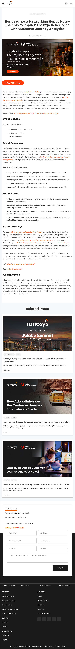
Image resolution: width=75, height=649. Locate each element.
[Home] (6, 3)
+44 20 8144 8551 (64, 586)
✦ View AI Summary (13, 83)
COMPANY (5, 618)
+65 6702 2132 (25, 586)
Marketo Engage (23, 243)
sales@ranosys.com (15, 269)
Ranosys (21, 646)
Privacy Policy (48, 646)
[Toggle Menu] (71, 3)
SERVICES (5, 592)
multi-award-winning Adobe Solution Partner (25, 232)
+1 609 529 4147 (45, 586)
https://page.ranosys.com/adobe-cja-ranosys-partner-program (36, 113)
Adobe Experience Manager (43, 240)
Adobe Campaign (36, 243)
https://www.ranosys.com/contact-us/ (21, 264)
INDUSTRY (41, 592)
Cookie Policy (60, 646)
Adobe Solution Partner (31, 92)
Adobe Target (63, 243)
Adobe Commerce (26, 240)
